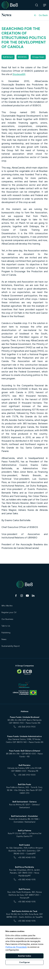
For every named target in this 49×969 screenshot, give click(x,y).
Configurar (24, 962)
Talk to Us (5, 626)
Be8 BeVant (8, 57)
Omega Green (38, 57)
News (3, 639)
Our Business (7, 619)
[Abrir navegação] (45, 5)
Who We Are (6, 606)
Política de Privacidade (16, 947)
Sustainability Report (10, 646)
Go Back (43, 15)
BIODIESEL (22, 57)
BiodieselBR (18, 74)
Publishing (5, 632)
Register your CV (8, 612)
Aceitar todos (24, 956)
